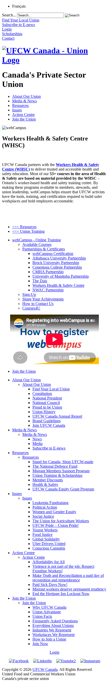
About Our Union (26, 96)
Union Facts (42, 616)
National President (47, 398)
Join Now (40, 644)
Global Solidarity (46, 539)
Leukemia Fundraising (50, 503)
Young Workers (45, 530)
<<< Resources (24, 227)
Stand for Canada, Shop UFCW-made (62, 462)
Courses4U (31, 308)
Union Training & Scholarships (57, 475)
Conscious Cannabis (48, 548)
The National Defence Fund (54, 466)
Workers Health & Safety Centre (58, 285)
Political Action (44, 507)
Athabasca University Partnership (59, 258)
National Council (46, 402)
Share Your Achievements (43, 299)
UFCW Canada (45, 669)
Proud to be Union (47, 407)
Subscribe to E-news (48, 448)
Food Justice (42, 534)
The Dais (39, 281)
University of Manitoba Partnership (60, 276)
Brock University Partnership (55, 263)
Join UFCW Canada (48, 425)
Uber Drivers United (48, 543)
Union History (44, 412)
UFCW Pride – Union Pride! (55, 525)
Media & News (24, 101)
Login (54, 652)
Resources (20, 105)
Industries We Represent (51, 630)
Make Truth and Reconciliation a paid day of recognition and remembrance (68, 577)
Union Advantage (46, 612)
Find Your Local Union (51, 389)
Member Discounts (47, 480)
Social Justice (43, 516)
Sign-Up (29, 294)
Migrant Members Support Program (60, 471)
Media (37, 443)
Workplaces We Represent (53, 634)
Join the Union (24, 119)
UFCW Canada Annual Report (57, 416)
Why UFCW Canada (49, 607)
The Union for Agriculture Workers (60, 521)
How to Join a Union (49, 639)
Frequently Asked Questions (55, 621)
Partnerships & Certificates (43, 249)
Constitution (42, 393)
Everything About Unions (53, 625)
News (37, 439)
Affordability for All (48, 562)
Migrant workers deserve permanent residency (69, 589)
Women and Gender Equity (54, 512)
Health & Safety (45, 484)
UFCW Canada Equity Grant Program (63, 489)
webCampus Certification (52, 253)
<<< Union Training (28, 231)
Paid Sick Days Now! (49, 584)
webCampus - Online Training (36, 240)
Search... (9, 15)
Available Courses (36, 244)
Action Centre (23, 114)
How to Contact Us (37, 303)
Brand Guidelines (46, 421)
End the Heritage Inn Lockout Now (60, 594)
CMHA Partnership (48, 272)
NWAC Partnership (48, 290)
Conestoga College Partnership (57, 267)
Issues (17, 110)
